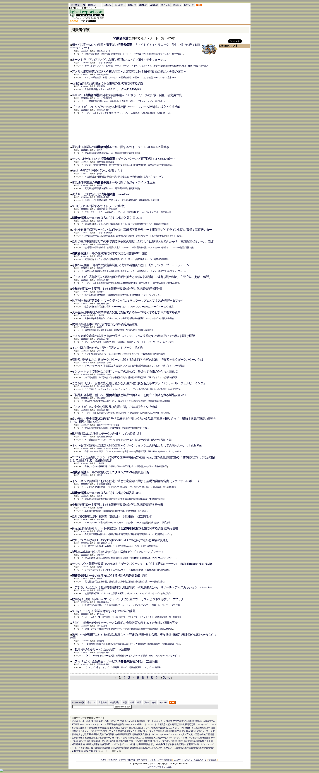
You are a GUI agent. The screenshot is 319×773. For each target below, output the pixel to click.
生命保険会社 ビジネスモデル (107, 318)
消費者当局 (112, 294)
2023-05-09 (85, 614)
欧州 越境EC (154, 522)
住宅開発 (172, 487)
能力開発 (195, 734)
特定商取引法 (166, 165)
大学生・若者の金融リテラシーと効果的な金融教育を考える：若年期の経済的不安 (124, 623)
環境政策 (125, 747)
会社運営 (125, 354)
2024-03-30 (85, 339)
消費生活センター (128, 271)
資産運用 (154, 629)
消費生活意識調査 (93, 271)
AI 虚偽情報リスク (136, 413)
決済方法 (166, 522)
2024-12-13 (85, 74)
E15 (129, 89)
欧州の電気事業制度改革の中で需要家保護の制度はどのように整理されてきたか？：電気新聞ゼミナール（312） (144, 241)
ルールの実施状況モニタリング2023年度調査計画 (110, 472)
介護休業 (147, 734)
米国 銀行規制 (154, 644)
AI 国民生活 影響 (103, 176)
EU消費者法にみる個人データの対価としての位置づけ (106, 433)
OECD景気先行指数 (100, 721)
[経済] (88, 18)
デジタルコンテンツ (106, 439)
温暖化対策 (181, 747)
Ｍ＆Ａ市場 (117, 731)
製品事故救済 (91, 558)
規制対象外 (144, 200)
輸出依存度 (205, 734)
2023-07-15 (85, 555)
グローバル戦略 (128, 744)
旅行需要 (106, 306)
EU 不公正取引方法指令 (111, 365)
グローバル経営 (165, 721)
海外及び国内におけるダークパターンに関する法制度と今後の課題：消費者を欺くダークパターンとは (137, 359)
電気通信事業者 (92, 499)
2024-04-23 (85, 327)
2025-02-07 (85, 51)
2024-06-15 (85, 268)
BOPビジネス (170, 747)
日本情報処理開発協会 (105, 162)
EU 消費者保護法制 (93, 101)
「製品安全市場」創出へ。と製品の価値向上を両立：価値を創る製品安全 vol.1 (129, 395)
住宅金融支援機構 (104, 484)
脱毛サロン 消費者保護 (111, 54)
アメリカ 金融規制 (138, 644)
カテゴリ (163, 702)
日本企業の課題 (121, 741)
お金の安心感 (142, 389)
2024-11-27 (85, 86)
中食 (145, 428)
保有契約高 (127, 318)
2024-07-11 (85, 244)
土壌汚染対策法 (164, 724)
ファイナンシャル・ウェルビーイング (117, 389)
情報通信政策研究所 (104, 437)
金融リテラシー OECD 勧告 (121, 466)
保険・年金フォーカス (198, 65)
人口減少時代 (159, 737)
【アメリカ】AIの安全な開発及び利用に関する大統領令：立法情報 (114, 407)
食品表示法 (103, 428)
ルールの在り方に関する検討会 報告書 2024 (106, 218)
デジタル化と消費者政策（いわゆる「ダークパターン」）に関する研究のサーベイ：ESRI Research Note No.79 (141, 564)
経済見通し (120, 5)
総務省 (99, 150)
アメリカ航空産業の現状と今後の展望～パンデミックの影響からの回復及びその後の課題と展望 (133, 336)
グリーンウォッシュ (114, 451)
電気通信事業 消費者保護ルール (99, 153)
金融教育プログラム (144, 466)
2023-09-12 (85, 475)
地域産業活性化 (143, 744)
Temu (105, 101)
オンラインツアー (136, 306)
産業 (139, 702)
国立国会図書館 (103, 110)
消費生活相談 (106, 330)
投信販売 (119, 724)
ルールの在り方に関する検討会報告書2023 (106, 493)
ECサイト (122, 569)
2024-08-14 (85, 233)
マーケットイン (153, 318)
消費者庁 (100, 268)
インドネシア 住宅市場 (95, 487)
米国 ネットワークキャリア (139, 342)
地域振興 (119, 734)
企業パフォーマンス (146, 731)
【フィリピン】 (92, 667)
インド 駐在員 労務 (111, 354)
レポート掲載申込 (127, 759)
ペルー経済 (85, 721)
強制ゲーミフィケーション (141, 101)
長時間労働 (190, 724)
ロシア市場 (116, 744)
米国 (178, 644)
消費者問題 (119, 330)
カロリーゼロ (175, 451)
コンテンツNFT (152, 212)
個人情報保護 (158, 354)
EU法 (169, 439)
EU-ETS (126, 737)
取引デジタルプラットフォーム (172, 271)
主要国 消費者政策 (93, 510)
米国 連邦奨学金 (105, 283)
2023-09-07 (85, 484)
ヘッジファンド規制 (133, 724)
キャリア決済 (121, 200)
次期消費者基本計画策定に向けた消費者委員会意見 (105, 324)
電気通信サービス (144, 224)
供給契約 (166, 593)
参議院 (99, 174)
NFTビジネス (90, 617)
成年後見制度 (162, 727)
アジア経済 (178, 721)
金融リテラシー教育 (94, 629)
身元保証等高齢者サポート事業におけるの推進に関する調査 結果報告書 (125, 528)
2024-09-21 (85, 174)
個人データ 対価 (158, 439)
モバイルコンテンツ (173, 734)
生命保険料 (139, 318)
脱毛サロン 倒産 (92, 54)
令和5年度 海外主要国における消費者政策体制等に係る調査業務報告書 (117, 289)
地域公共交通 (175, 731)
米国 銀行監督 (168, 644)
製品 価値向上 (166, 401)
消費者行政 (123, 294)
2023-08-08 (85, 531)
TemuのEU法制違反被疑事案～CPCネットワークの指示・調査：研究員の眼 (127, 95)
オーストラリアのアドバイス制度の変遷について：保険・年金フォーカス (119, 59)
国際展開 (147, 741)
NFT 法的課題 (104, 617)
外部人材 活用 (166, 629)
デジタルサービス (125, 439)
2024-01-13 (85, 398)
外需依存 (80, 737)
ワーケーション (119, 306)
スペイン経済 (130, 721)
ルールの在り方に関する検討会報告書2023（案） (110, 575)
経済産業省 (101, 86)
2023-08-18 (85, 519)
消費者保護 (121, 38)
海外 (146, 702)
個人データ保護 (142, 439)
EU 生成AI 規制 (119, 546)
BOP (163, 744)
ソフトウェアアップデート (164, 558)
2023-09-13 (85, 463)
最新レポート (94, 5)
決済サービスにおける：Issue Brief (100, 194)
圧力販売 (123, 101)
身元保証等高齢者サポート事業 (99, 534)
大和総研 (100, 315)
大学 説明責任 (145, 283)
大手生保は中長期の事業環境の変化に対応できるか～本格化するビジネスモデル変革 (126, 312)
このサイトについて (183, 759)
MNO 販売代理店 (156, 499)
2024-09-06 (85, 197)
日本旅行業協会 (103, 304)
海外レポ (165, 5)
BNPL (111, 200)
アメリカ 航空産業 (93, 77)
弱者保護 (190, 247)
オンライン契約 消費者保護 (106, 224)
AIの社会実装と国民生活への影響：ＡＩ (97, 170)
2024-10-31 (85, 162)
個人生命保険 (168, 318)
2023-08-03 (85, 543)
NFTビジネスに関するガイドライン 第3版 (98, 206)
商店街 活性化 (178, 724)
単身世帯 (99, 737)
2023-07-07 (85, 567)
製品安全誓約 (140, 401)
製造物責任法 (126, 558)
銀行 (165, 487)
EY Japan (100, 614)
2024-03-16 (85, 363)
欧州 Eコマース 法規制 (138, 522)
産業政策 (149, 737)
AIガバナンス (133, 546)
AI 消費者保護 (136, 176)
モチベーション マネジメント (93, 724)
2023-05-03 (85, 641)
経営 (125, 702)
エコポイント (84, 731)
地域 (154, 702)
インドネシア (148, 294)
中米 (122, 721)
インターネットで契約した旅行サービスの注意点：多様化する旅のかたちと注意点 (124, 371)
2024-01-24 (85, 386)
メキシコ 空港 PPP (167, 77)
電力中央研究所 (103, 244)
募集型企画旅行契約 (137, 377)
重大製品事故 (104, 401)
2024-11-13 (85, 110)
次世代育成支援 (136, 727)
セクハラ (135, 354)
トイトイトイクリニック (134, 54)
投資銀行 (101, 734)
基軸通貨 (93, 734)
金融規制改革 (189, 741)
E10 (124, 89)
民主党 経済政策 (81, 751)
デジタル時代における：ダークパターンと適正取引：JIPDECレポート (123, 159)
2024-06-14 (85, 280)
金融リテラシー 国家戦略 (96, 466)
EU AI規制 (106, 546)
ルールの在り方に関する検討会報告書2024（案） (110, 253)
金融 (132, 702)
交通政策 (134, 747)
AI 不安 (129, 330)
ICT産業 (75, 724)
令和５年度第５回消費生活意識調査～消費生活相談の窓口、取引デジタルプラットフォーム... (131, 265)
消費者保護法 (171, 377)
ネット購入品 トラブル (122, 401)
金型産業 (80, 727)
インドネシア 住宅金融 (139, 487)
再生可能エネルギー (119, 727)
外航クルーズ (151, 306)
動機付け (144, 629)
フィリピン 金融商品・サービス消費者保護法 (120, 667)
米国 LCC (137, 77)
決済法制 (154, 200)
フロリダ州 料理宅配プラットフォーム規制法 (118, 113)
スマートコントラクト (143, 617)
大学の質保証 (159, 283)
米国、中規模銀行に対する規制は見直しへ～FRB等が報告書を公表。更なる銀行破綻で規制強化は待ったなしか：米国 (143, 636)
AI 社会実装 (90, 176)
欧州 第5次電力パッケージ (118, 247)
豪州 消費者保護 (168, 65)
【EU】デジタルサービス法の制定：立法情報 (101, 649)
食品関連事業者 (129, 428)
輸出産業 (87, 744)
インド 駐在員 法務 (93, 354)
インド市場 (79, 747)
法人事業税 (96, 744)
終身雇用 (76, 721)
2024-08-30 (85, 209)
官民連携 (187, 721)
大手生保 (89, 318)
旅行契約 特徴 (91, 377)
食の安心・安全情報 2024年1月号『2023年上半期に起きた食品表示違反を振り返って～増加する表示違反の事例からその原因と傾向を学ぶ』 (143, 420)
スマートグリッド (174, 737)
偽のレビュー (161, 101)
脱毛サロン (177, 54)
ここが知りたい (92, 389)
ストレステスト (150, 724)
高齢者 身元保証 (121, 534)
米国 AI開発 (121, 413)
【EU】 (88, 655)
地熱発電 (206, 737)
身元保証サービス (93, 235)
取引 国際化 (138, 330)
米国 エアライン (110, 77)
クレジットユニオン (161, 741)
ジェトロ (100, 351)
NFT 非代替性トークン (122, 617)
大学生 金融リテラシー (114, 629)
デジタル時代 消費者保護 (96, 165)
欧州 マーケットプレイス (114, 522)
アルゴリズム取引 (155, 747)
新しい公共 (155, 744)
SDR (199, 737)
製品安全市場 (91, 401)
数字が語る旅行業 (93, 306)
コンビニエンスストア (101, 731)
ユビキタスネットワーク (201, 731)
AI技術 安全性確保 (106, 413)
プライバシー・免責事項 (160, 759)
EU (139, 510)
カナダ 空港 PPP (150, 77)
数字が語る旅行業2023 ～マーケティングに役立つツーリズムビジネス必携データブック (128, 599)
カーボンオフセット (113, 737)
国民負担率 (197, 721)
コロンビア (114, 721)
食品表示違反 (91, 428)
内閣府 (99, 327)
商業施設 (127, 734)
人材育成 (186, 734)
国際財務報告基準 (202, 727)
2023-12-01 (85, 448)
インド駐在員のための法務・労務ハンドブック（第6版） (108, 348)
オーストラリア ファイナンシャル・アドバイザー (137, 65)
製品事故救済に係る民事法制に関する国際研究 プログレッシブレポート (118, 552)
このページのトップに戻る (159, 766)
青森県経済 (105, 727)
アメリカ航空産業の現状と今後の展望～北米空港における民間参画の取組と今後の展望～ (129, 71)
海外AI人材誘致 (152, 413)
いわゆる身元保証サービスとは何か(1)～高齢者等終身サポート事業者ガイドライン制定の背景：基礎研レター (142, 229)
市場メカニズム (137, 737)
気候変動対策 (182, 744)
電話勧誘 (89, 224)
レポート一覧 (78, 702)
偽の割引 (114, 101)
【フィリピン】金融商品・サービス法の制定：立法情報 (114, 661)
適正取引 (128, 165)
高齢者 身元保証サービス (142, 534)
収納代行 (133, 200)
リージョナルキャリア (163, 342)
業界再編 (111, 724)
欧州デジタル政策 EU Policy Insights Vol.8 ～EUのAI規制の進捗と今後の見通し (120, 540)
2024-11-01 (85, 150)
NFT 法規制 (128, 212)
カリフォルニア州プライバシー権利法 (166, 365)
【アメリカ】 (91, 113)
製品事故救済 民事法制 (108, 558)
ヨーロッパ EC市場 (93, 522)
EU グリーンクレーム (157, 451)
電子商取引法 (175, 617)
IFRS (191, 727)
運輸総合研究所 (103, 74)
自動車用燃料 (91, 89)
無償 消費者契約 (92, 593)
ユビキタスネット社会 (179, 727)
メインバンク (157, 734)
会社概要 (212, 759)
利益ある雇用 (173, 283)
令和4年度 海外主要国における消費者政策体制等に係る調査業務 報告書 (117, 504)
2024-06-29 (85, 256)
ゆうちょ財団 (102, 626)
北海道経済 (94, 727)
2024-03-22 (85, 351)
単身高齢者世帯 (159, 235)
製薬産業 (78, 744)
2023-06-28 (85, 579)
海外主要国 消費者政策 (95, 294)
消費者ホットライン (147, 271)
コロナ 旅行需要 (109, 605)
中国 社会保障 (162, 731)
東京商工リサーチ (104, 51)
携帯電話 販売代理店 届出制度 (133, 499)
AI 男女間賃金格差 (120, 176)
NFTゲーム (139, 212)
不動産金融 (156, 487)
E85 (134, 89)
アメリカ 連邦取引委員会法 (135, 365)
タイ (157, 294)
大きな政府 (83, 734)
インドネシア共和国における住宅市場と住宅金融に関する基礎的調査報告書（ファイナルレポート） (136, 481)
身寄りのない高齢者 (125, 235)
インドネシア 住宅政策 (117, 487)
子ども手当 (171, 744)
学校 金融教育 (132, 629)
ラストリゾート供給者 (158, 247)
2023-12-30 (85, 425)
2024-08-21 (85, 221)
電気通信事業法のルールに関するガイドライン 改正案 (113, 182)
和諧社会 (97, 747)
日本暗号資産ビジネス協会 (107, 209)
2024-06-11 (85, 292)
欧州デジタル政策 (93, 546)
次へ (166, 678)
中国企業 (93, 751)
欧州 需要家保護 (139, 247)
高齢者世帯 (90, 737)
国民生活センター (104, 363)
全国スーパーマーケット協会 (108, 425)
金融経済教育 (161, 466)
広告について (200, 759)
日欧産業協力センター (105, 543)
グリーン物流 (149, 727)
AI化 (161, 176)
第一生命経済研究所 (104, 386)
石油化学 (86, 741)
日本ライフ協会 (174, 235)
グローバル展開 (136, 741)
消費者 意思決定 (136, 569)
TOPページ (189, 5)
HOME (103, 759)
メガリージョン (190, 737)
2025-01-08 (85, 63)
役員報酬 (200, 741)
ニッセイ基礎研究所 (104, 63)
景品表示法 (153, 165)
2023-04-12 (85, 653)
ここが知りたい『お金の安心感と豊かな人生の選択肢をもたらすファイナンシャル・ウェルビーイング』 (139, 383)
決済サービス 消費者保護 (96, 200)
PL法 (136, 558)
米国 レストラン (164, 113)
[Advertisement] (177, 15)
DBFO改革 (182, 65)
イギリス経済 (152, 721)
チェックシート (143, 235)
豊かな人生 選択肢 (158, 389)
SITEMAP (112, 759)
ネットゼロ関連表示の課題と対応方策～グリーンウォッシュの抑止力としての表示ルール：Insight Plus (137, 445)
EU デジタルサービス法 (103, 655)
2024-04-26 (85, 315)
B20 (139, 89)
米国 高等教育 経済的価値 (125, 283)
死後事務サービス (163, 534)
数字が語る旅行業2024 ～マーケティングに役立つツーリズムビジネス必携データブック (128, 300)
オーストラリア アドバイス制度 (99, 65)
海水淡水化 (96, 741)
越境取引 (149, 330)
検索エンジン (155, 655)
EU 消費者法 (90, 439)
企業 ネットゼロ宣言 (94, 451)
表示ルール (129, 451)
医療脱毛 (151, 54)
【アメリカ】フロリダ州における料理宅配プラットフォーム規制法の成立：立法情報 (126, 107)
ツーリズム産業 (166, 306)
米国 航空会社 (125, 77)
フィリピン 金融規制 (152, 667)
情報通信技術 (209, 721)
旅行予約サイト (106, 377)
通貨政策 (142, 747)
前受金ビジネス (163, 54)
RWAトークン (114, 212)
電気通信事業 (121, 153)
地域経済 (177, 5)
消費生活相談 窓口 (110, 271)
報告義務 (165, 413)
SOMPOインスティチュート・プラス (111, 448)
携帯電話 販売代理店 (109, 499)
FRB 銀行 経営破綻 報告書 (96, 644)
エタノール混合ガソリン (109, 89)
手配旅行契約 (120, 377)
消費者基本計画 (92, 330)
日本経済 (107, 5)
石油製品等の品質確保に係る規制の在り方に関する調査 (107, 83)
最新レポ (91, 702)
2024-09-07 (85, 185)
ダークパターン (116, 165)
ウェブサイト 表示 (108, 569)
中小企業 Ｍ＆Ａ (129, 731)
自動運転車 (145, 558)
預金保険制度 (177, 741)
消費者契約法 (140, 165)
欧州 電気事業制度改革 (95, 247)
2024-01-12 (85, 410)
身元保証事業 (108, 235)
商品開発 (106, 747)
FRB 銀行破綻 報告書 (118, 644)
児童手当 (89, 747)
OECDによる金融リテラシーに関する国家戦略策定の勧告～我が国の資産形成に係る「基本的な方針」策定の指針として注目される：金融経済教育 (143, 459)
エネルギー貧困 (177, 247)
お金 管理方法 (174, 389)
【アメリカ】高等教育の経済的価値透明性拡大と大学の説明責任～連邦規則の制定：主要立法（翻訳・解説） (142, 277)
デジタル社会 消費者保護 (112, 593)
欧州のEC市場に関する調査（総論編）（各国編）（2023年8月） (113, 516)
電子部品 (185, 731)
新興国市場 (194, 744)
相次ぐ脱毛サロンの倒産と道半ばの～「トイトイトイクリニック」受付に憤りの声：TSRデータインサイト (135, 46)
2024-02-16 (85, 374)
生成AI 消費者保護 (148, 546)
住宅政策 (106, 744)
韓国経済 (141, 721)
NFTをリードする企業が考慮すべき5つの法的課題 (103, 611)
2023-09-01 (85, 496)
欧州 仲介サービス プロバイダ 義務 (131, 655)
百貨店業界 (116, 747)
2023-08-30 (85, 508)
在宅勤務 (110, 734)
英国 (144, 510)
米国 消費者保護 (148, 113)
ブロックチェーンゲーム (96, 212)
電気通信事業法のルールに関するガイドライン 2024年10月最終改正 (122, 147)
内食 (139, 428)
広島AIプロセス (150, 176)
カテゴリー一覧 (78, 5)
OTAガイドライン (156, 377)
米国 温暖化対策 (194, 747)
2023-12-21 (85, 437)
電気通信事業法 (161, 224)
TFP (86, 727)
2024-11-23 (85, 98)
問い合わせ (142, 759)
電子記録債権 (108, 741)
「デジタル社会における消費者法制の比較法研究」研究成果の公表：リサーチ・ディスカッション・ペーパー (142, 587)
